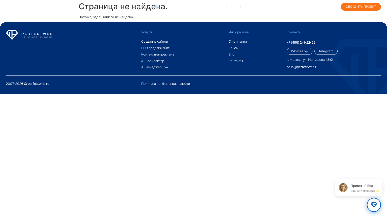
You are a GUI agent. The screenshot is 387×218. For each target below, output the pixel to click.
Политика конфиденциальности (165, 84)
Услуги (140, 6)
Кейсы (218, 6)
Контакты (251, 6)
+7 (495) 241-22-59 (300, 6)
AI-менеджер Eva (154, 67)
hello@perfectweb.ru (302, 67)
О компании (197, 6)
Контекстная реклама (157, 54)
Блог (233, 6)
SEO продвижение (155, 48)
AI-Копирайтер (152, 61)
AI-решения (167, 6)
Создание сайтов (154, 42)
